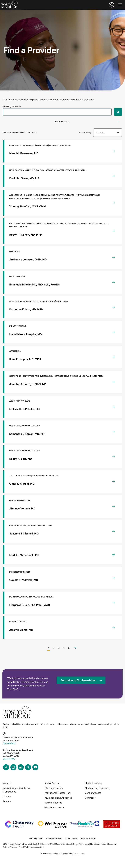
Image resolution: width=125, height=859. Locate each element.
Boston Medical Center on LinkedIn (21, 767)
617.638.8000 (9, 743)
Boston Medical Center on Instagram (13, 767)
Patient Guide (71, 838)
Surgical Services (88, 838)
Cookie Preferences (80, 844)
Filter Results (62, 121)
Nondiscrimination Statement (103, 844)
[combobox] (96, 132)
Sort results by (85, 132)
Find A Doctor (51, 783)
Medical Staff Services (97, 788)
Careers (7, 796)
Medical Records (53, 802)
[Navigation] (120, 5)
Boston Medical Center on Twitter (28, 767)
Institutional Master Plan (57, 792)
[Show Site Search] (111, 5)
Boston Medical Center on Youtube (35, 767)
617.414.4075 (9, 759)
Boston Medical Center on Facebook (6, 767)
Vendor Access (93, 792)
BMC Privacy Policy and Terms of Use (19, 844)
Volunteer (90, 797)
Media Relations (93, 783)
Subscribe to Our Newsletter (78, 680)
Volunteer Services (54, 838)
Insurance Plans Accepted (58, 797)
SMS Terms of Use (46, 844)
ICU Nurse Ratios (53, 788)
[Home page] (17, 717)
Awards (7, 783)
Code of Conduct (63, 844)
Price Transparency (54, 807)
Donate (7, 801)
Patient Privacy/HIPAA (13, 847)
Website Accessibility (33, 847)
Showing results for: (12, 106)
